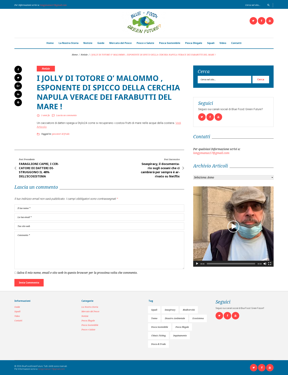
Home (50, 43)
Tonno (154, 318)
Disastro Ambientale (175, 318)
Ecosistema (198, 318)
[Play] (197, 263)
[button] (233, 227)
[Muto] (264, 263)
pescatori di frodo (60, 133)
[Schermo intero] (269, 263)
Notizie (87, 43)
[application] (233, 226)
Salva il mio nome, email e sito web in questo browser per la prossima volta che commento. (77, 273)
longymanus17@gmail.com (53, 5)
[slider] (231, 263)
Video (222, 43)
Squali (210, 43)
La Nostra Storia (68, 43)
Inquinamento (180, 335)
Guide (100, 43)
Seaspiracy (170, 309)
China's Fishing (158, 335)
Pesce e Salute (145, 43)
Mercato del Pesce (120, 43)
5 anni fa (45, 115)
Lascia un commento (66, 115)
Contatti (236, 43)
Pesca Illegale (193, 43)
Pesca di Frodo (158, 344)
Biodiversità (189, 309)
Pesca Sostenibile (169, 43)
